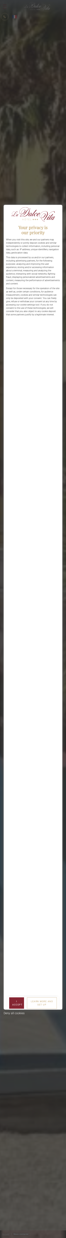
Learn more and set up (42, 1003)
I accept (17, 1003)
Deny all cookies (14, 1013)
